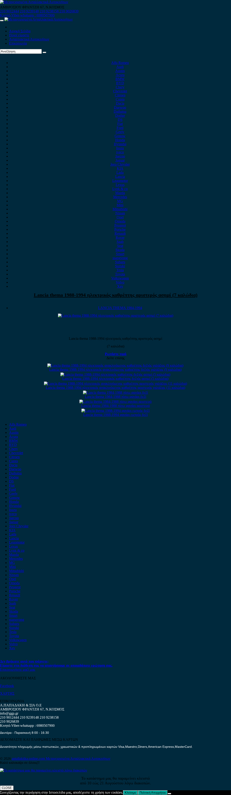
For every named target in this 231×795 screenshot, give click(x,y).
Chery (120, 87)
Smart (120, 254)
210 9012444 (9, 11)
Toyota (120, 274)
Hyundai (120, 144)
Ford (120, 128)
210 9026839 (69, 11)
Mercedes (120, 197)
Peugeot (120, 225)
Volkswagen (120, 278)
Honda (120, 140)
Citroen (120, 95)
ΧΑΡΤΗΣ (7, 693)
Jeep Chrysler (120, 164)
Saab (120, 242)
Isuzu (120, 148)
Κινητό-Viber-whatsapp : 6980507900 (27, 15)
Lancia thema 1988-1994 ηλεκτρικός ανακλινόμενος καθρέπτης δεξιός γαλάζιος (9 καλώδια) (115, 369)
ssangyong (120, 258)
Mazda (120, 193)
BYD (120, 83)
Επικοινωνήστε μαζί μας (17, 669)
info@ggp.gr (9, 713)
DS (120, 120)
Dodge (120, 115)
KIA (120, 168)
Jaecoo (120, 156)
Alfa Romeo (120, 63)
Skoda (120, 250)
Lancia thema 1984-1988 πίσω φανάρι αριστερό (115, 406)
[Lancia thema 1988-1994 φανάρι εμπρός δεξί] (115, 411)
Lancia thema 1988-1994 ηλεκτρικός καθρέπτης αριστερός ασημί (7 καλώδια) (115, 295)
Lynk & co (120, 189)
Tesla (120, 270)
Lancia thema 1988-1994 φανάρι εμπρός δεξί (115, 415)
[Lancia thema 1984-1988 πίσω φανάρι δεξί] (115, 392)
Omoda (120, 221)
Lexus (120, 185)
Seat (120, 246)
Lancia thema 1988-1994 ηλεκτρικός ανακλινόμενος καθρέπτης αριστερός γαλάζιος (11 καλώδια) (115, 387)
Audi (120, 67)
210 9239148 (29, 11)
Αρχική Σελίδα (19, 31)
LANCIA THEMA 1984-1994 (120, 308)
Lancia (120, 176)
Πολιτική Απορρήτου (153, 792)
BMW (120, 79)
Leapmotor (120, 181)
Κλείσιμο (130, 792)
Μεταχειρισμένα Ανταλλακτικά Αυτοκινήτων (78, 758)
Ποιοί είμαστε (19, 35)
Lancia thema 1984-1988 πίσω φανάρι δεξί (115, 397)
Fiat (120, 124)
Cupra (120, 99)
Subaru (120, 262)
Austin (120, 71)
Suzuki (120, 266)
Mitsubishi (120, 209)
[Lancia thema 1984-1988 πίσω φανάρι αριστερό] (115, 401)
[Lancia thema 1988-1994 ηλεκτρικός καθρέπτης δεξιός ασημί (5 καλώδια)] (115, 374)
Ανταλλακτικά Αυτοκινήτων (29, 39)
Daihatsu (120, 111)
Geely (120, 132)
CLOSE (7, 788)
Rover (120, 237)
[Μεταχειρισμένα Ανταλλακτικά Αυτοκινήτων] (43, 770)
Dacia (120, 103)
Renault (120, 233)
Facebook (7, 686)
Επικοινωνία (18, 43)
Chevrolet (120, 91)
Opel (120, 217)
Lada (120, 172)
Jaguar (120, 160)
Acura (120, 75)
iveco (120, 152)
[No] (169, 793)
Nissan (120, 213)
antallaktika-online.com (29, 758)
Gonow (120, 136)
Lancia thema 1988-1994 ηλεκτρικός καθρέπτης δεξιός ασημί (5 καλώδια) (115, 378)
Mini (120, 205)
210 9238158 (50, 11)
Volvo (120, 282)
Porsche (120, 229)
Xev (120, 286)
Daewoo (120, 107)
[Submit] (44, 52)
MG (120, 201)
